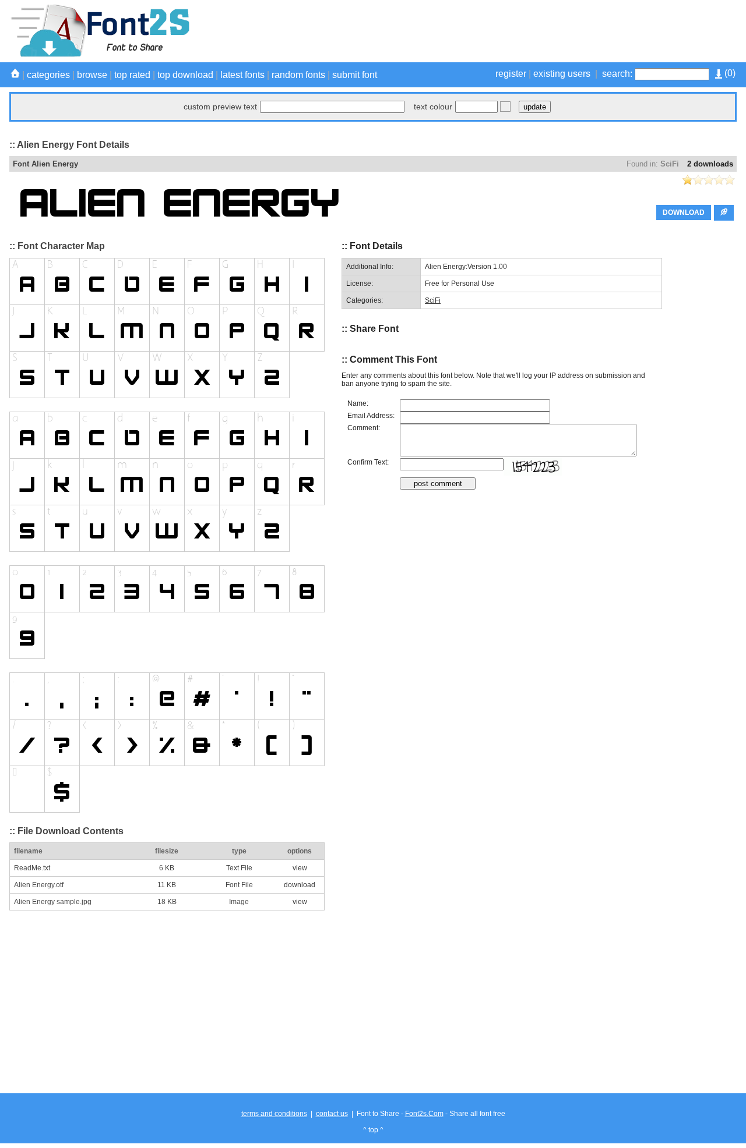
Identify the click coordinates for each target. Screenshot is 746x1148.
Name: (357, 403)
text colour (433, 106)
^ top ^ (373, 1130)
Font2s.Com (424, 1114)
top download (185, 75)
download (299, 885)
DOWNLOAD (684, 212)
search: (617, 74)
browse (92, 75)
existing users (561, 74)
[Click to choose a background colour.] (505, 106)
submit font (354, 75)
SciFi (669, 164)
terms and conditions (274, 1114)
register (510, 74)
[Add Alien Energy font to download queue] (724, 213)
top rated (132, 75)
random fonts (298, 75)
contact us (332, 1114)
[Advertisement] (524, 31)
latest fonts (242, 75)
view (300, 868)
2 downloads (710, 164)
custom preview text (220, 106)
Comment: (363, 428)
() (729, 73)
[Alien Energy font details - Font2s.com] (99, 55)
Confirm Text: (368, 462)
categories (48, 75)
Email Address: (371, 416)
